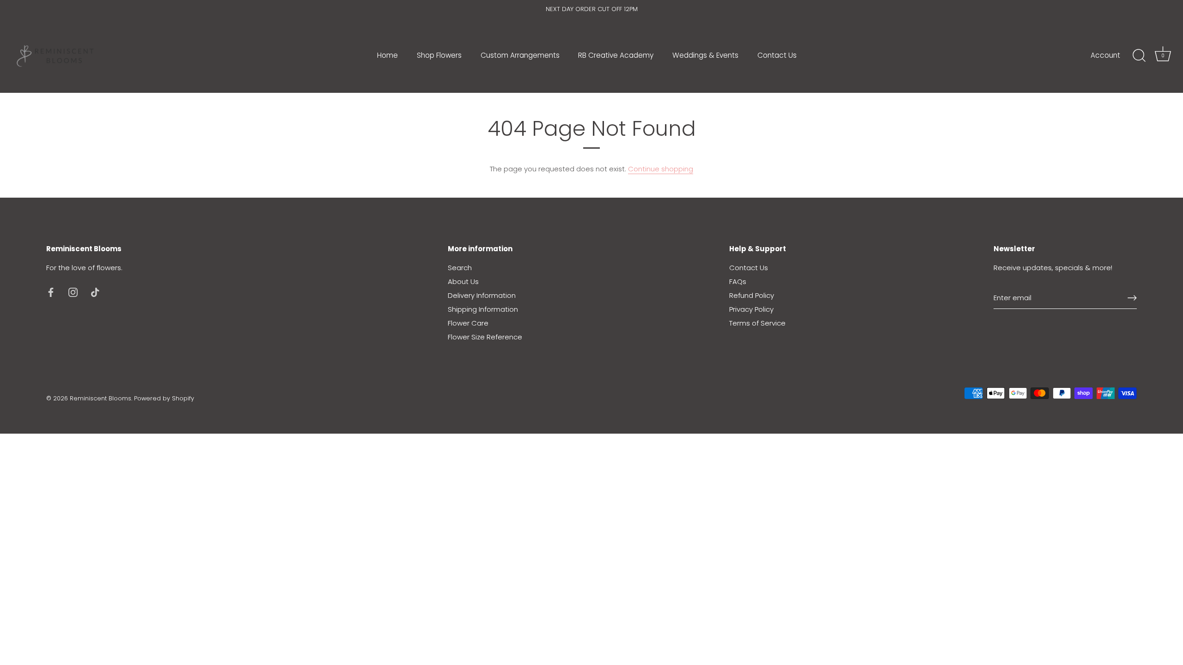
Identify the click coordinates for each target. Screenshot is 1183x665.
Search (460, 267)
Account (1105, 55)
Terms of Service (757, 323)
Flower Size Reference (485, 337)
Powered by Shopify (164, 398)
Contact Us (777, 55)
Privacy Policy (751, 309)
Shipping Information (483, 309)
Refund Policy (751, 295)
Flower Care (468, 323)
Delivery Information (482, 295)
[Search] (1139, 56)
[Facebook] (50, 291)
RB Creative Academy (615, 55)
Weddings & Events (705, 55)
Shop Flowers (439, 55)
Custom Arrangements (520, 55)
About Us (463, 281)
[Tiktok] (95, 291)
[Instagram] (73, 291)
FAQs (737, 281)
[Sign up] (1132, 297)
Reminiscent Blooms (100, 398)
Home (387, 55)
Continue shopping (660, 169)
